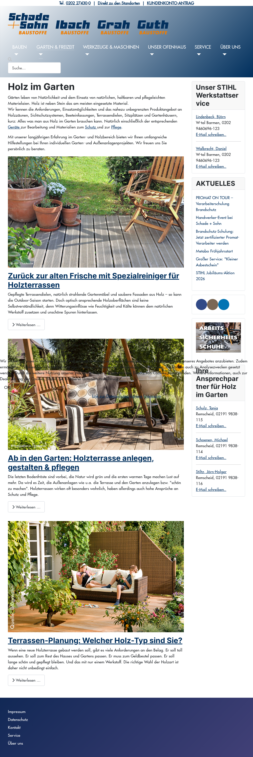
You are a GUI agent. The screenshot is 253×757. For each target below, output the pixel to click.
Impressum (152, 396)
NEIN (24, 387)
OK (7, 387)
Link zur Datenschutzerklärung (117, 396)
